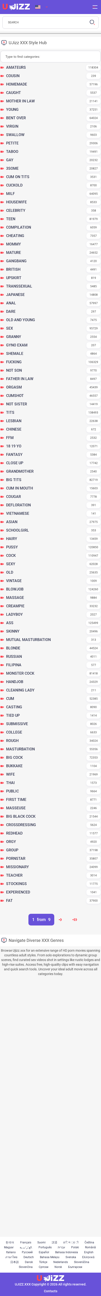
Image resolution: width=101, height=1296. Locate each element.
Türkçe (43, 1262)
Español (44, 1252)
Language (41, 7)
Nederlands (60, 1262)
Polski (75, 1247)
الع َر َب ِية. (26, 1247)
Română (90, 1247)
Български (75, 1267)
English (88, 1252)
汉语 (54, 1242)
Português (45, 1247)
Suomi (41, 1242)
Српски (43, 1267)
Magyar (9, 1247)
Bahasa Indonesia (66, 1252)
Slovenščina (81, 1262)
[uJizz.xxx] (50, 1278)
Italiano (11, 1252)
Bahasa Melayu (49, 1257)
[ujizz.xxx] (16, 7)
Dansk (29, 1262)
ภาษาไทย (11, 1257)
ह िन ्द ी (70, 1242)
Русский (27, 1252)
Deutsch (28, 1257)
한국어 (10, 1242)
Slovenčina (26, 1267)
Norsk (58, 1267)
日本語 (14, 1262)
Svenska (71, 1257)
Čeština (89, 1242)
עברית (61, 1247)
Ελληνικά (88, 1257)
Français (25, 1242)
